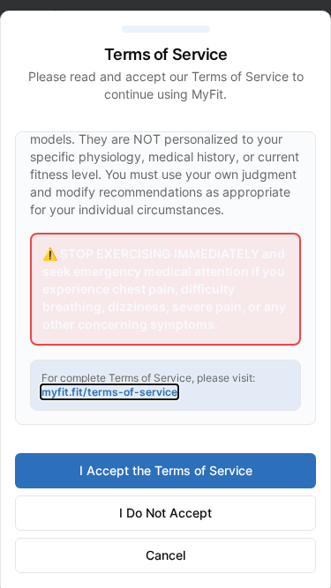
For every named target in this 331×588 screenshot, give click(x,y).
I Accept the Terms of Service (165, 470)
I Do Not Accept (165, 512)
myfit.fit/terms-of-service (109, 391)
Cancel (165, 554)
